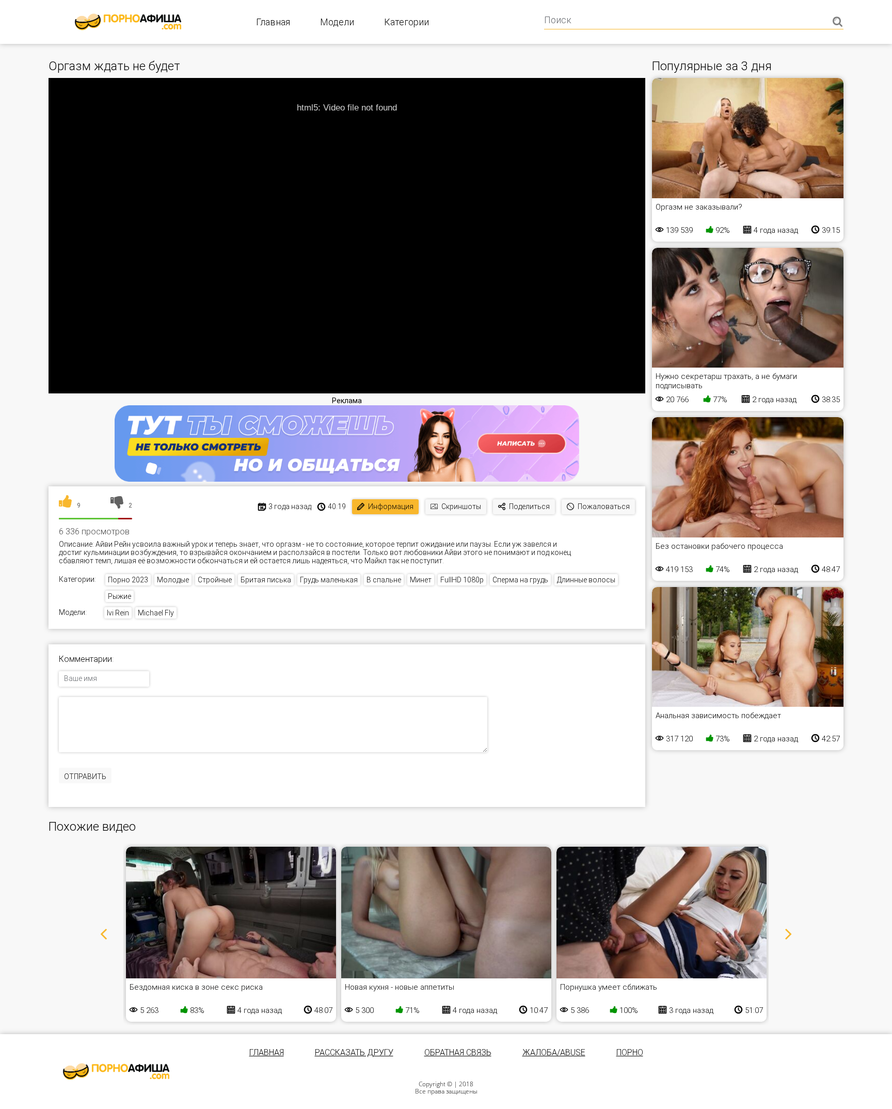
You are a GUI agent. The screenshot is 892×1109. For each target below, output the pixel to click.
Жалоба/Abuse (553, 1052)
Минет (421, 580)
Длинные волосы (586, 580)
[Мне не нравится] (116, 505)
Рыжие (119, 596)
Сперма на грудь (520, 580)
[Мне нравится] (65, 505)
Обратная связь (457, 1052)
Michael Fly (156, 613)
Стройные (215, 580)
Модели (337, 22)
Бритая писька (266, 580)
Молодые (173, 580)
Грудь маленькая (329, 580)
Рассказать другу (354, 1052)
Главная (273, 22)
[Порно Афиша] (116, 1071)
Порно (629, 1052)
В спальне (384, 580)
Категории (406, 22)
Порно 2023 (128, 580)
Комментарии (85, 659)
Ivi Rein (118, 613)
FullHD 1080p (462, 580)
